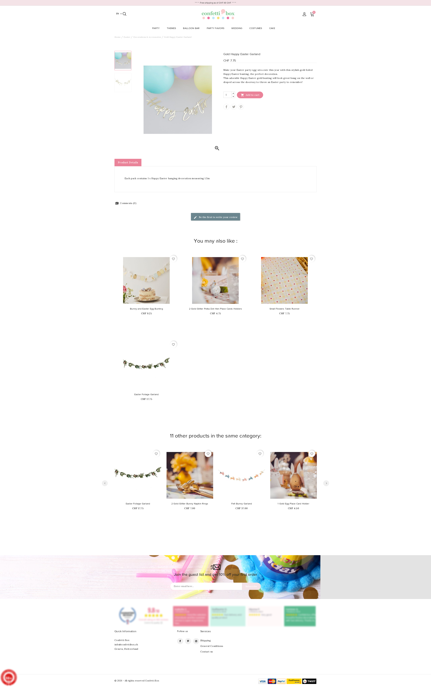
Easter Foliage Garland (146, 394)
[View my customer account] (304, 14)
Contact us (206, 651)
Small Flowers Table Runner (285, 308)
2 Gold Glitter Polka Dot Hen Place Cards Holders (215, 308)
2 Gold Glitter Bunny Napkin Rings (189, 503)
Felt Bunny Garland (241, 503)
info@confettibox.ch (126, 644)
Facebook (180, 641)
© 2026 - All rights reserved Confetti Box (136, 680)
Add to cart (250, 95)
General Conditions (211, 646)
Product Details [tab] (128, 162)
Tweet (233, 107)
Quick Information (125, 631)
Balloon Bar (191, 28)
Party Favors (215, 28)
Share (226, 107)
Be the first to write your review (218, 217)
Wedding (236, 28)
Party (156, 28)
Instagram (196, 641)
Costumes (255, 28)
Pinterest (241, 107)
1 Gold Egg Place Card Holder (293, 503)
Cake (272, 28)
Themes (171, 28)
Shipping (205, 640)
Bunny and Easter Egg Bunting (146, 308)
